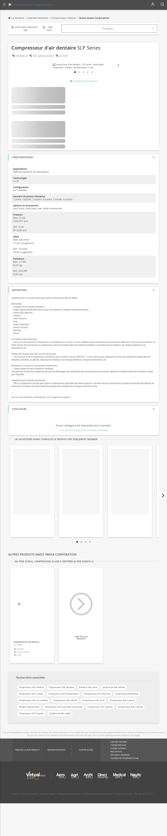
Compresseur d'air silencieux (97, 693)
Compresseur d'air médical (31, 687)
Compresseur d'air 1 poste (31, 693)
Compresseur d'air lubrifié (65, 700)
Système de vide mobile (60, 713)
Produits (107, 28)
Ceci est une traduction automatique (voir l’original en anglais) (40, 397)
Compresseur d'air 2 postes (122, 700)
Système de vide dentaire (126, 693)
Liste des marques (118, 741)
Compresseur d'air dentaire (61, 687)
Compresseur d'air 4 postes (130, 706)
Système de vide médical (113, 687)
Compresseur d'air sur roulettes (33, 700)
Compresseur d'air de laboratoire (63, 693)
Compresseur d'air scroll (93, 700)
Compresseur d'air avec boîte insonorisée (63, 706)
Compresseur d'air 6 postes (31, 713)
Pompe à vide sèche (88, 687)
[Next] (118, 65)
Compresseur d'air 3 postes (100, 706)
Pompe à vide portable (29, 706)
